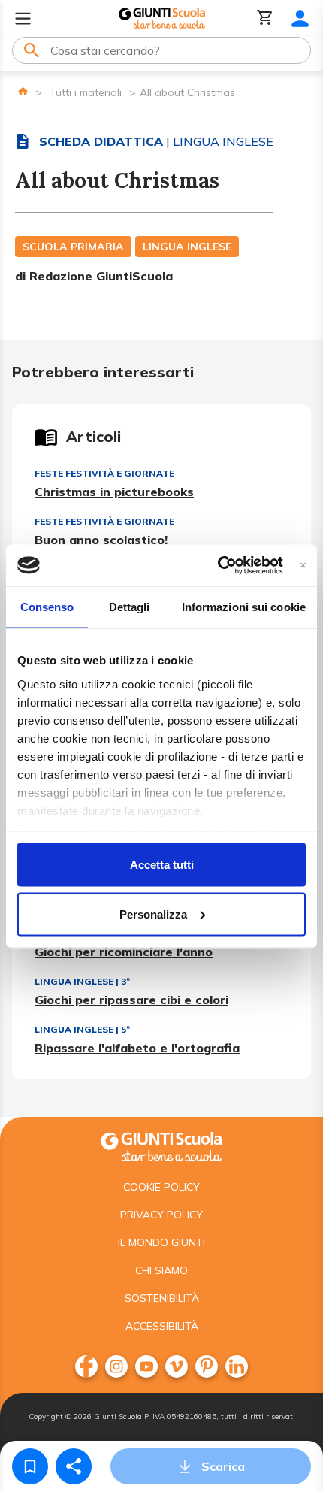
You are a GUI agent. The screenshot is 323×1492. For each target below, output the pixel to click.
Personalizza (153, 913)
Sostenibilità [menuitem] (162, 1298)
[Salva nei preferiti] (30, 1466)
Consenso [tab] (47, 607)
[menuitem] (86, 1366)
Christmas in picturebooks (114, 491)
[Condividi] (74, 1466)
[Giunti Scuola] (162, 18)
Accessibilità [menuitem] (161, 1326)
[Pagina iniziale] (23, 91)
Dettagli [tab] (129, 607)
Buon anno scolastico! (101, 539)
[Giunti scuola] (161, 1145)
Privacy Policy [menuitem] (161, 1214)
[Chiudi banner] (303, 564)
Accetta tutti (162, 864)
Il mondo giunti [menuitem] (161, 1242)
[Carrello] (265, 18)
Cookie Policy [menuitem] (161, 1187)
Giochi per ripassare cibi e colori (131, 999)
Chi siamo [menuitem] (161, 1270)
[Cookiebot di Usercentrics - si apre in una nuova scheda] (217, 565)
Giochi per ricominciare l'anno (124, 951)
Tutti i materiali (86, 92)
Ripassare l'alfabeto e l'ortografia (137, 1047)
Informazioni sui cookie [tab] (244, 607)
